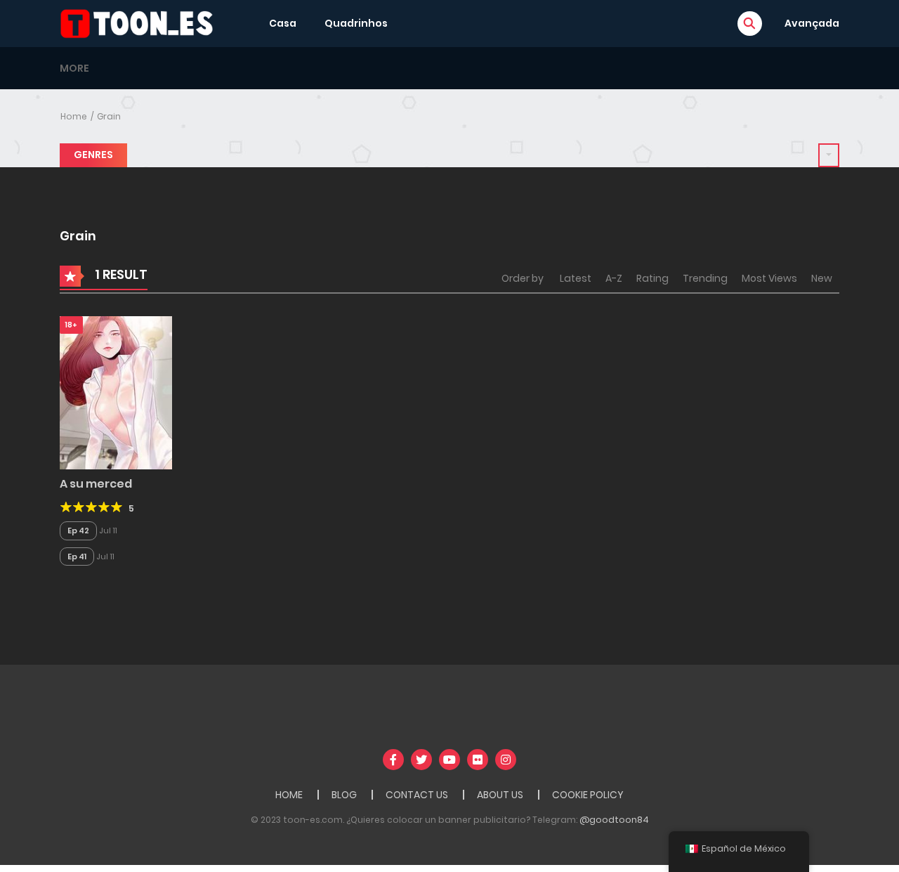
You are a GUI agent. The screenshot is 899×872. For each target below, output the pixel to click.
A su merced (96, 484)
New (821, 278)
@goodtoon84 (614, 820)
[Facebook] (393, 759)
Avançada (812, 23)
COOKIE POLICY (588, 795)
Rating (652, 278)
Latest (575, 278)
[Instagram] (505, 759)
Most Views (769, 278)
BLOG (344, 795)
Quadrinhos (356, 23)
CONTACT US (417, 795)
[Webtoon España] (141, 22)
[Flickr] (477, 759)
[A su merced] (116, 392)
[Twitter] (421, 759)
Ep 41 (76, 556)
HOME (289, 795)
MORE (74, 68)
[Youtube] (449, 759)
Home (73, 116)
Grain (109, 116)
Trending (705, 278)
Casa (282, 23)
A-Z (613, 278)
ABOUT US (500, 795)
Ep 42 (78, 530)
